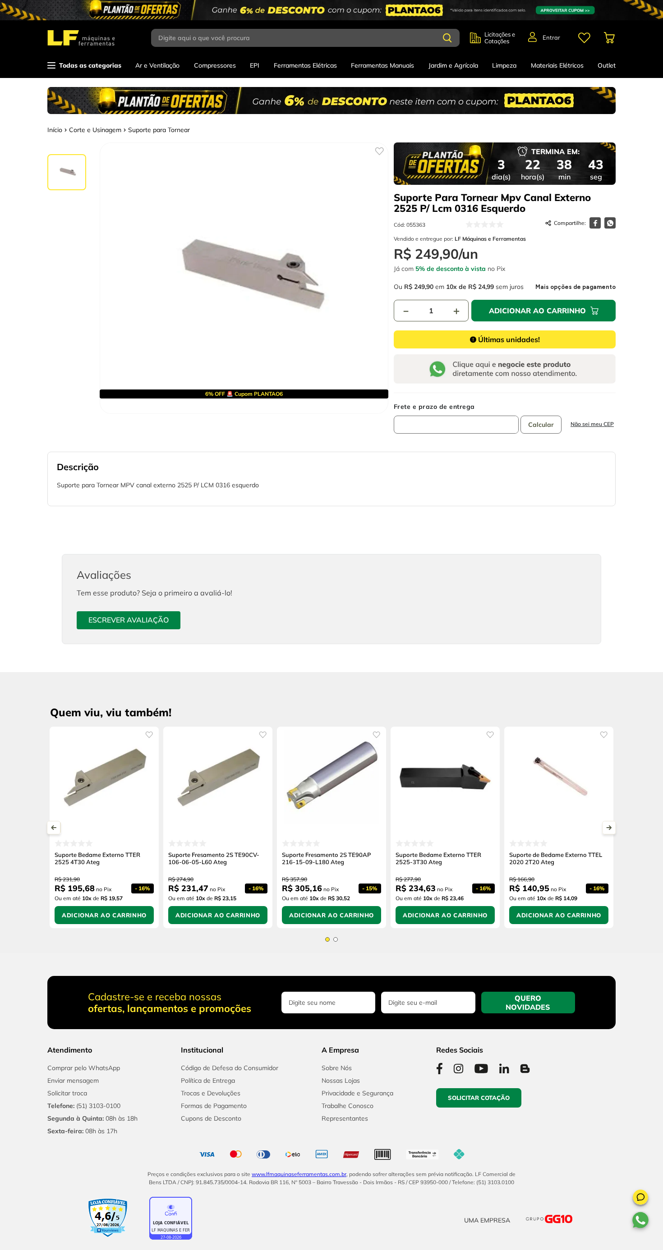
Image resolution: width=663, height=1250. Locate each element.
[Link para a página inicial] (54, 129)
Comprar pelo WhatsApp (83, 1068)
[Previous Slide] (54, 827)
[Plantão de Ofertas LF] (331, 10)
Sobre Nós (337, 1068)
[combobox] (310, 38)
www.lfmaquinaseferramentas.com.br (299, 1174)
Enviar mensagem (73, 1080)
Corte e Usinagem (95, 129)
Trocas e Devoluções (210, 1093)
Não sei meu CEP (592, 424)
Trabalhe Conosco (347, 1106)
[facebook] (595, 223)
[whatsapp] (610, 223)
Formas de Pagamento (214, 1106)
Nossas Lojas (341, 1080)
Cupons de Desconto (211, 1118)
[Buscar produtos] (447, 38)
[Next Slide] (609, 827)
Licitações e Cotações (499, 38)
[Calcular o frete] (541, 425)
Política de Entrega (208, 1080)
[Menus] (584, 37)
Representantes (345, 1118)
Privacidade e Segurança (357, 1093)
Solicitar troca (67, 1093)
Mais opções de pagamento (575, 287)
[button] (640, 1199)
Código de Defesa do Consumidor (229, 1068)
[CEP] (456, 418)
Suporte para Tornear (159, 129)
